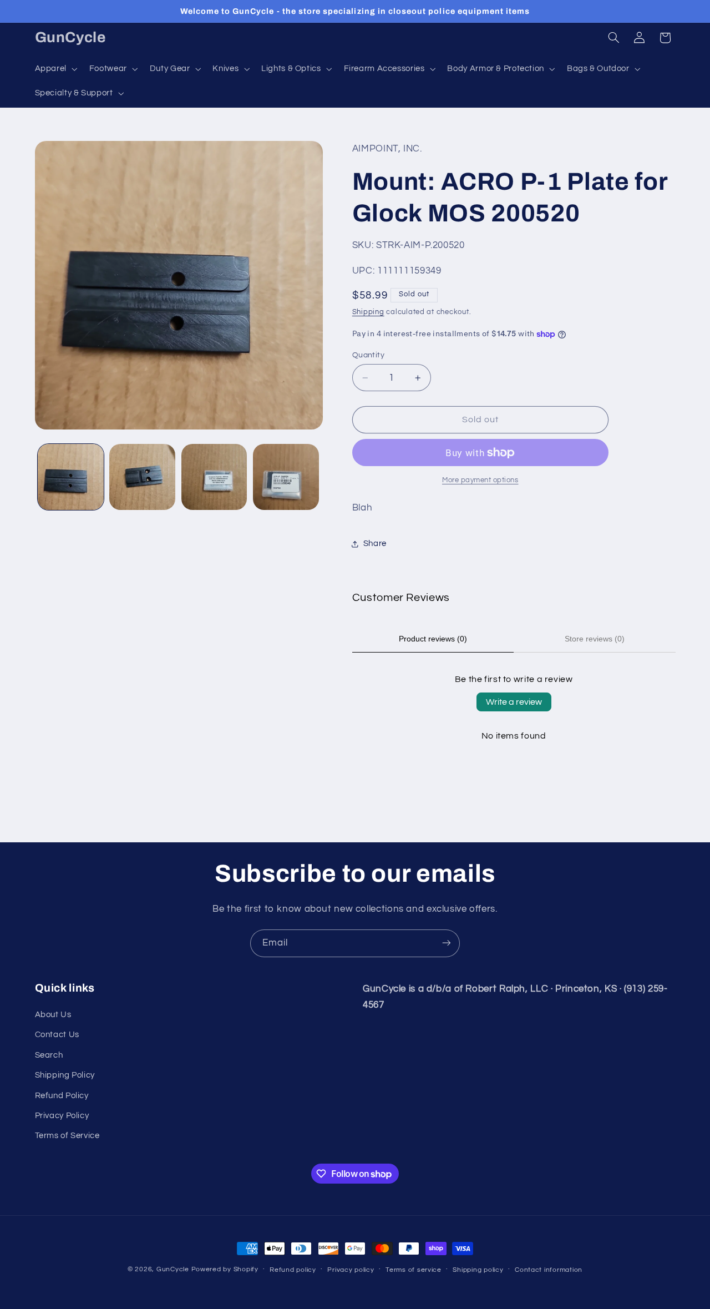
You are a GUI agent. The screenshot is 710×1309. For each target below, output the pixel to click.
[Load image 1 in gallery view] (71, 477)
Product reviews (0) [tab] (433, 638)
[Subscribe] (446, 943)
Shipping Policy (65, 1076)
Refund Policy (62, 1095)
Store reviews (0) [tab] (595, 638)
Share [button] (375, 544)
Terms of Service (67, 1136)
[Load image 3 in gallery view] (214, 477)
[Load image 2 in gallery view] (142, 477)
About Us (53, 1014)
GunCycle (172, 1269)
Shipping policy (478, 1270)
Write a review (514, 702)
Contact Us (57, 1035)
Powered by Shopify (224, 1269)
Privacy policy (350, 1270)
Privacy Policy (62, 1115)
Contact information (548, 1270)
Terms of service (414, 1270)
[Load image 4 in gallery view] (286, 477)
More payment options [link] (480, 480)
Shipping (368, 312)
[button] (55, 69)
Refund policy (293, 1270)
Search (49, 1055)
